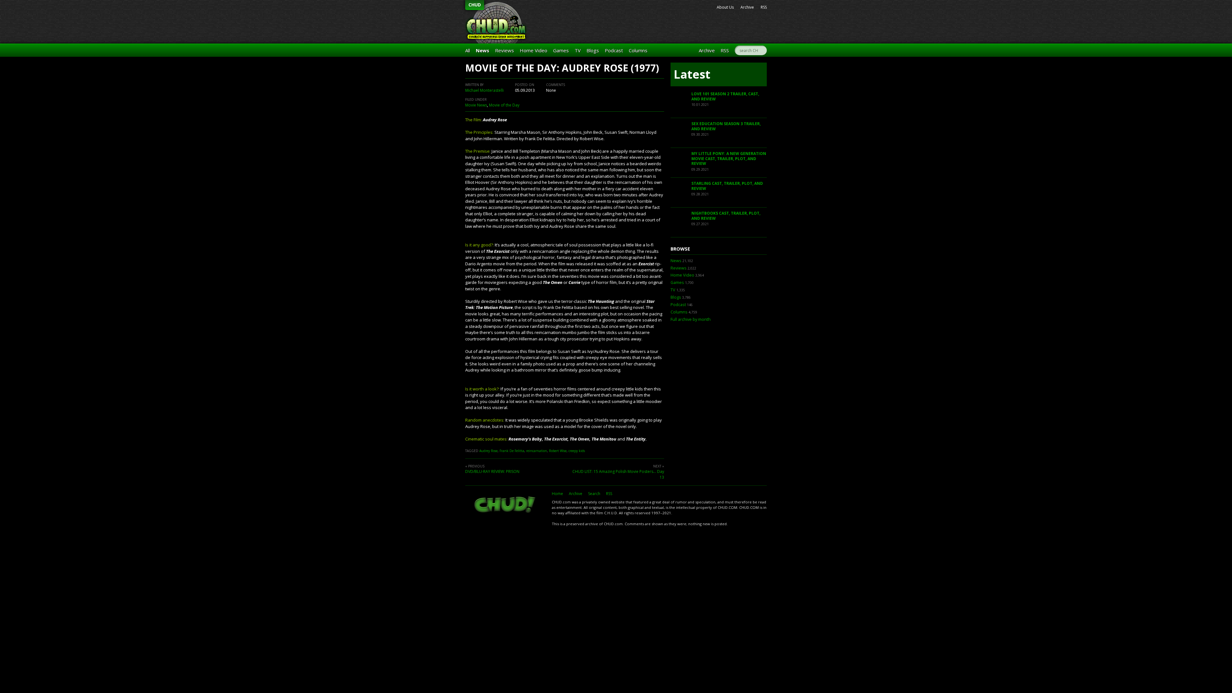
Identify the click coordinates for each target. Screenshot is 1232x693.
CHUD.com (505, 505)
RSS (764, 7)
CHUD (474, 5)
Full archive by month (691, 319)
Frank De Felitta (512, 451)
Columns (638, 50)
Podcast (614, 50)
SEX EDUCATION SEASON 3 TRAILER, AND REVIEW (726, 126)
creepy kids (577, 451)
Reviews (504, 50)
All (467, 50)
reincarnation (536, 451)
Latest (692, 74)
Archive (747, 7)
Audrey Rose (488, 451)
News (482, 50)
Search (594, 493)
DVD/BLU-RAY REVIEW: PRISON (492, 471)
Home (557, 493)
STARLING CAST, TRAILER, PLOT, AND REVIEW (727, 186)
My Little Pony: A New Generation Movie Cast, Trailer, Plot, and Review (728, 158)
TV (578, 50)
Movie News (476, 105)
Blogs (592, 50)
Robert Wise (558, 451)
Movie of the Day (504, 105)
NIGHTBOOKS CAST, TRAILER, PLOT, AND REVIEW (725, 215)
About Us (725, 7)
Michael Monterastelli (484, 90)
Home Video (533, 50)
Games (561, 50)
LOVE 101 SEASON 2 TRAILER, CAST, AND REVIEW (725, 96)
